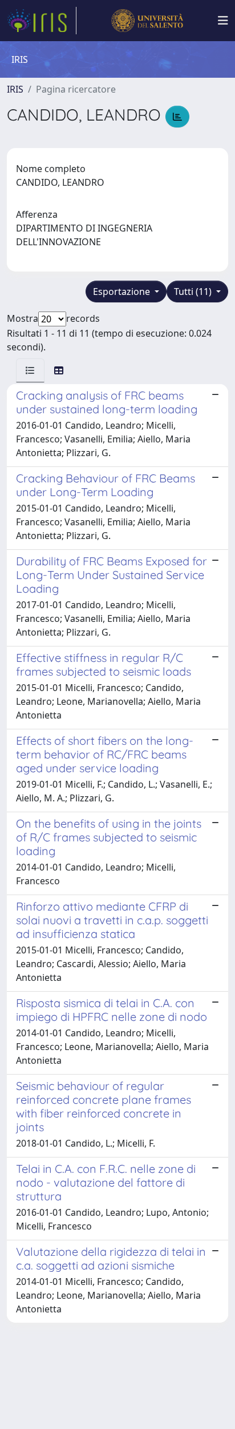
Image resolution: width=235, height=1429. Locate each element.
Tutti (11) (194, 291)
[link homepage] (41, 20)
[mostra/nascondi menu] (223, 20)
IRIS (15, 89)
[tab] (30, 370)
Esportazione (122, 291)
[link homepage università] (147, 20)
